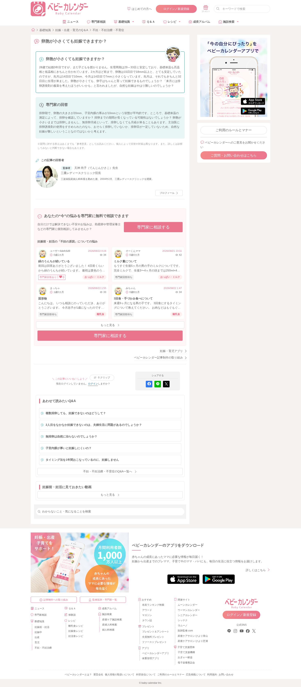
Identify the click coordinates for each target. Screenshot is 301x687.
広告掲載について (196, 674)
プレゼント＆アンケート (155, 631)
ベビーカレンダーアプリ (155, 653)
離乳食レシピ (75, 625)
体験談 (72, 614)
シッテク (183, 620)
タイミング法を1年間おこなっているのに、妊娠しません (82, 459)
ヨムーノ (183, 625)
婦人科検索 (108, 629)
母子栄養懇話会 (186, 662)
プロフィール (167, 193)
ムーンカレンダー (187, 604)
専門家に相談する (153, 227)
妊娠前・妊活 (42, 627)
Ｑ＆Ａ (151, 21)
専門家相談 (98, 21)
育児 (37, 642)
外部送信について (146, 674)
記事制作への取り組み (55, 599)
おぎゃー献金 (185, 657)
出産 (37, 637)
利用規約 (212, 674)
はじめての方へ (142, 8)
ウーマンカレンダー (189, 610)
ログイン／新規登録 (176, 8)
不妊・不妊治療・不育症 (108, 30)
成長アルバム (201, 21)
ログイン (93, 383)
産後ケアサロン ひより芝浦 (192, 641)
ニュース (73, 21)
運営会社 (98, 674)
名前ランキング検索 (153, 604)
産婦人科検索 (109, 624)
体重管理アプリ (150, 658)
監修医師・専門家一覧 (104, 599)
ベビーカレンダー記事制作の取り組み (158, 357)
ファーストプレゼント (154, 642)
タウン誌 (147, 620)
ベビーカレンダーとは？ (78, 674)
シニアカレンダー (187, 615)
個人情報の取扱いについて (119, 674)
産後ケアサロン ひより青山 (192, 635)
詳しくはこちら (256, 570)
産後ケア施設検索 (112, 619)
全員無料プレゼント (153, 636)
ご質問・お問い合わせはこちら (234, 155)
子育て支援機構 (186, 652)
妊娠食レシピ (75, 631)
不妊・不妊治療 (43, 647)
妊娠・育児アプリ (171, 351)
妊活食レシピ (75, 636)
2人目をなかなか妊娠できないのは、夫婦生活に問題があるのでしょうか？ (94, 424)
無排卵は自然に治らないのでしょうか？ (71, 436)
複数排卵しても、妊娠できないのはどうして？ (76, 413)
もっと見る (108, 325)
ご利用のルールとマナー (234, 130)
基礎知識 (124, 21)
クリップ (104, 377)
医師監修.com (185, 630)
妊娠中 (38, 632)
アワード (147, 610)
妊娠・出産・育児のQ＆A (71, 30)
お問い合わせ (226, 674)
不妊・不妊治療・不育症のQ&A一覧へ (107, 471)
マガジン (147, 615)
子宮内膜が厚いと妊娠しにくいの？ (69, 448)
